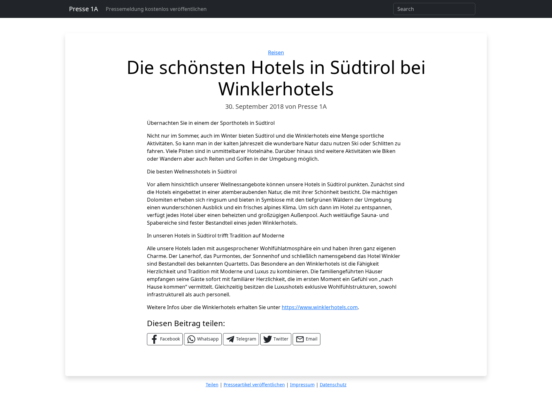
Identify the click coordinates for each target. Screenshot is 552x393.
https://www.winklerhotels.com (320, 307)
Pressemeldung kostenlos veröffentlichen (156, 8)
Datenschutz (333, 384)
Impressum (302, 384)
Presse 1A (83, 8)
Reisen (276, 52)
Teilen (212, 384)
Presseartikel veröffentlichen (254, 384)
